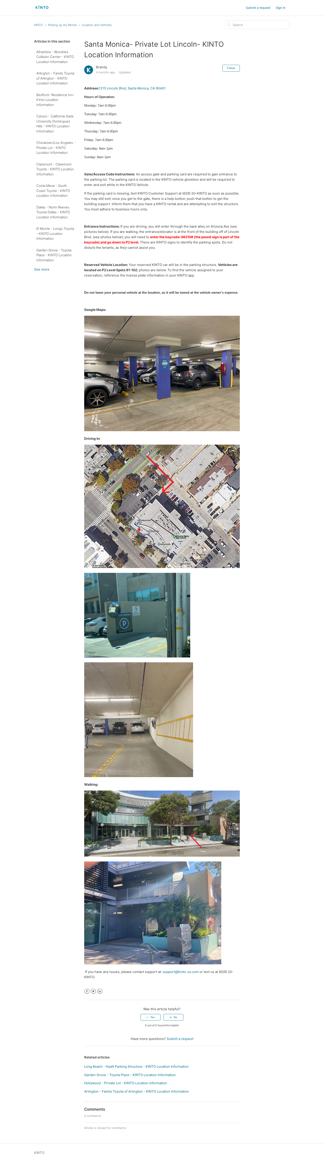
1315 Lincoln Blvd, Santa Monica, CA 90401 (132, 88)
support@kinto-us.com (181, 972)
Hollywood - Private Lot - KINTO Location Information (125, 1083)
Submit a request (258, 7)
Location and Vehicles (97, 25)
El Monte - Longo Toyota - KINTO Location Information (55, 233)
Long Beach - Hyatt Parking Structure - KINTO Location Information (136, 1066)
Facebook (87, 991)
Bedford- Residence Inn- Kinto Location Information (55, 100)
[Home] (42, 12)
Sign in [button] (280, 7)
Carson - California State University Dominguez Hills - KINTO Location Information (55, 123)
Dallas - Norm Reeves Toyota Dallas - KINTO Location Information (53, 212)
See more (41, 269)
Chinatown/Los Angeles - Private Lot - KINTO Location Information (55, 148)
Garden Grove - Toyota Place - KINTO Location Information (54, 255)
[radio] (150, 1017)
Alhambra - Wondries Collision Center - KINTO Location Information (55, 57)
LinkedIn (99, 991)
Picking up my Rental (62, 25)
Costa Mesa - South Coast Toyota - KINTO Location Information (53, 191)
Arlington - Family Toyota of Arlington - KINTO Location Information (55, 78)
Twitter (93, 991)
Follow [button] (231, 68)
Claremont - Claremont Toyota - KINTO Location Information (55, 169)
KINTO (39, 25)
